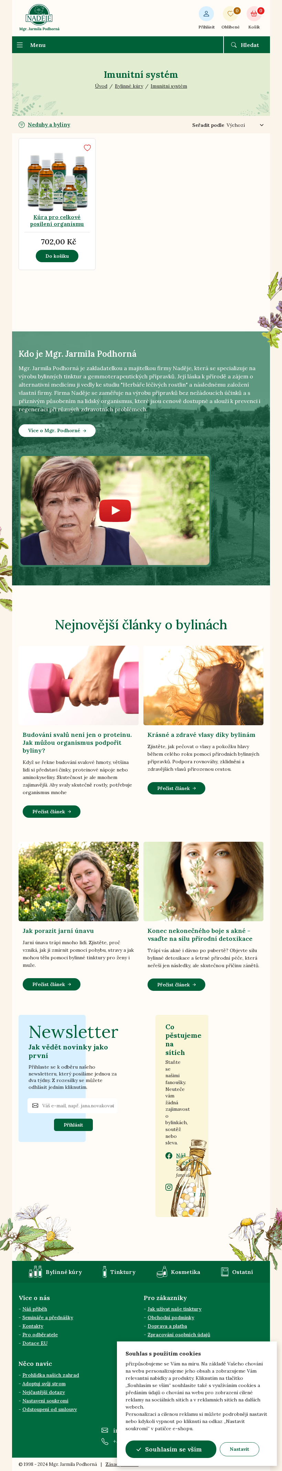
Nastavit (239, 1449)
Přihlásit (206, 26)
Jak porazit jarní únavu (58, 931)
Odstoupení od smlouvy (49, 1409)
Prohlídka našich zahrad (50, 1375)
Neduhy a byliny (49, 124)
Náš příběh (34, 1309)
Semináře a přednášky (47, 1317)
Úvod (101, 86)
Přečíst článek (48, 812)
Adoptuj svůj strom (44, 1384)
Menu (38, 44)
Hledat (250, 44)
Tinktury (122, 1271)
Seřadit (208, 125)
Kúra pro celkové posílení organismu (57, 220)
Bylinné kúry (64, 1271)
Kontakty (32, 1326)
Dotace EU (34, 1343)
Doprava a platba (167, 1326)
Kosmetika (185, 1271)
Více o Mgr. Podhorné (54, 430)
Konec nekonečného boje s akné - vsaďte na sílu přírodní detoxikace (200, 935)
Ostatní (242, 1271)
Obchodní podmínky (171, 1317)
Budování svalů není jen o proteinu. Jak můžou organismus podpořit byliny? (77, 742)
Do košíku (57, 256)
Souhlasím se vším (173, 1449)
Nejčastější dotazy (43, 1392)
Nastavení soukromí (45, 1401)
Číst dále (58, 199)
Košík (255, 18)
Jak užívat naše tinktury (175, 1309)
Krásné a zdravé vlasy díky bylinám (202, 735)
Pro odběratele (40, 1335)
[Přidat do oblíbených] (87, 148)
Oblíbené (230, 18)
